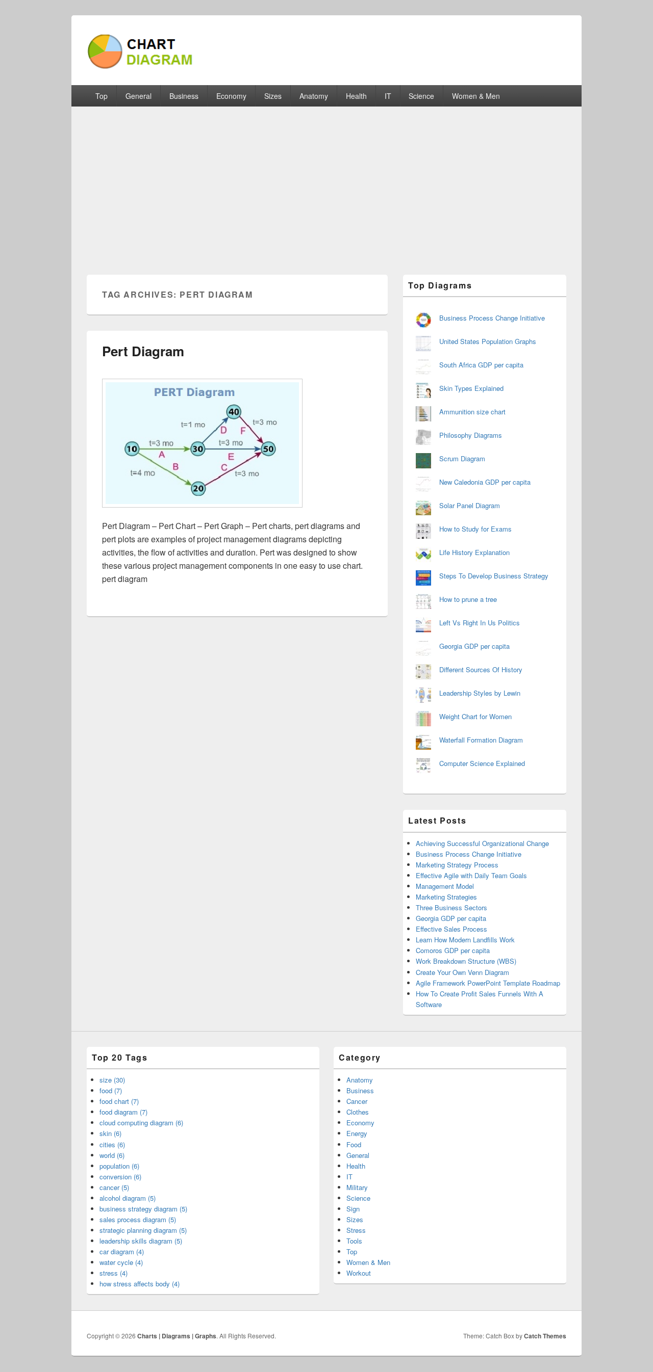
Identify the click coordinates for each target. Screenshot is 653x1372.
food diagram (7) (123, 1112)
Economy (231, 96)
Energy (356, 1133)
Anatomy (313, 96)
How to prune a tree (468, 599)
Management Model (445, 886)
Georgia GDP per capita (474, 646)
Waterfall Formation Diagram (481, 740)
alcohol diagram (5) (127, 1198)
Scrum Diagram (462, 458)
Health (356, 96)
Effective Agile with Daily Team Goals (471, 875)
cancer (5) (114, 1187)
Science (421, 96)
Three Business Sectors (451, 907)
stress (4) (113, 1273)
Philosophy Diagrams (470, 435)
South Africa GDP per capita (481, 365)
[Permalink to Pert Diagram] (202, 512)
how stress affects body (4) (139, 1283)
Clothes (357, 1112)
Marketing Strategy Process (457, 864)
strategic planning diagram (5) (143, 1230)
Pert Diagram (143, 350)
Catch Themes (545, 1335)
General (138, 96)
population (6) (119, 1166)
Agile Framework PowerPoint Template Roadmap (488, 983)
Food (353, 1144)
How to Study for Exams (475, 529)
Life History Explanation (474, 552)
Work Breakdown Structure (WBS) (466, 961)
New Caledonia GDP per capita (485, 482)
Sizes (273, 96)
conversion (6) (120, 1176)
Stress (356, 1230)
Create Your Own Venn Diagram (462, 972)
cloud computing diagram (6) (141, 1122)
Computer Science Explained (482, 763)
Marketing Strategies (446, 897)
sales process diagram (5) (137, 1219)
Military (357, 1187)
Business (183, 96)
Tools (354, 1241)
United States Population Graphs (487, 341)
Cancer (356, 1101)
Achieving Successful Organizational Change (482, 843)
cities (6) (112, 1144)
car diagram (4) (121, 1251)
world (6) (111, 1155)
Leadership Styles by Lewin (479, 693)
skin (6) (110, 1133)
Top (101, 96)
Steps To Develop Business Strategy (493, 576)
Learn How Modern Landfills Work (465, 939)
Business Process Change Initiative (492, 318)
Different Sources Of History (480, 669)
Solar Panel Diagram (469, 505)
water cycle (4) (121, 1262)
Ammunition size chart (472, 411)
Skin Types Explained (471, 388)
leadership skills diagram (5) (140, 1241)
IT (388, 96)
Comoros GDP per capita (453, 950)
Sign (353, 1208)
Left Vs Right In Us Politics (479, 622)
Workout (358, 1273)
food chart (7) (119, 1101)
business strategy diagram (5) (143, 1208)
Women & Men (476, 96)
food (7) (110, 1090)
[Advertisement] (326, 183)
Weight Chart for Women (475, 716)
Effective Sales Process (451, 929)
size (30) (112, 1080)
